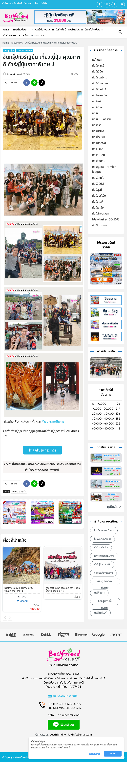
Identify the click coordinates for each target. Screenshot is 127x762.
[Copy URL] (42, 82)
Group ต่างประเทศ (24, 50)
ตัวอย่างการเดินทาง (53, 421)
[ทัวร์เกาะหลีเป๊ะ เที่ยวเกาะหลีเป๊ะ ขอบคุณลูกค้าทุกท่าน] (21, 565)
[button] (120, 33)
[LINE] (34, 82)
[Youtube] (122, 4)
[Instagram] (107, 4)
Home (5, 43)
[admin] (5, 74)
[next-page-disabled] (10, 618)
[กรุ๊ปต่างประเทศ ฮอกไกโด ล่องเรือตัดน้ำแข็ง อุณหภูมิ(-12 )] (63, 565)
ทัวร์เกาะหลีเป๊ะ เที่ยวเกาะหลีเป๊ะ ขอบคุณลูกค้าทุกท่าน (18, 589)
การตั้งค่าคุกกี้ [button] (94, 753)
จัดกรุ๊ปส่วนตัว (18, 491)
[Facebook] (99, 4)
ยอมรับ (112, 753)
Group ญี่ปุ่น (17, 43)
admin (13, 74)
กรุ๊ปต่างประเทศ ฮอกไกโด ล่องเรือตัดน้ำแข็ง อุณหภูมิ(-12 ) (63, 589)
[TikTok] (114, 4)
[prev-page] (5, 618)
